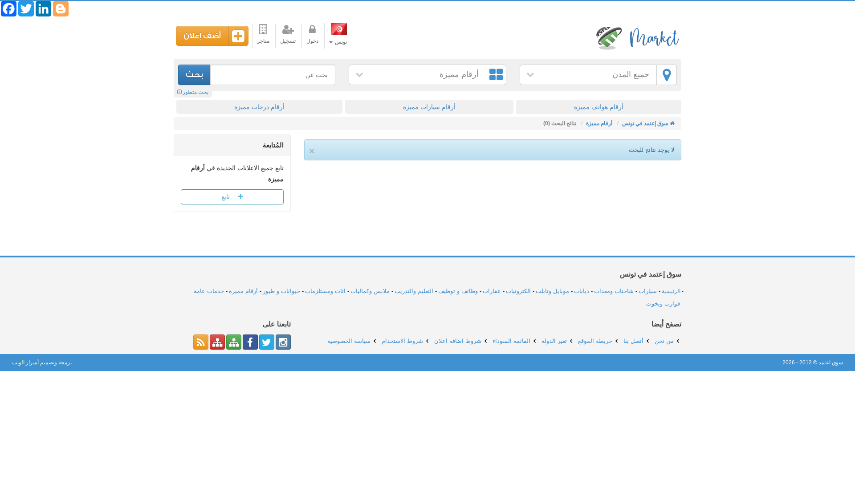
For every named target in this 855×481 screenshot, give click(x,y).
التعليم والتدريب (414, 291)
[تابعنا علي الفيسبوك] (250, 342)
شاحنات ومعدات (614, 291)
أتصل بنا (633, 341)
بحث (194, 74)
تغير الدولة (554, 341)
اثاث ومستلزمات (325, 291)
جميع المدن (630, 74)
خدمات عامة (209, 291)
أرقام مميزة (459, 74)
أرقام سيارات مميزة (429, 106)
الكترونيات (518, 291)
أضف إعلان (202, 36)
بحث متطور (194, 92)
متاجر (263, 41)
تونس (340, 42)
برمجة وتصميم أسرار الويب (42, 362)
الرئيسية (671, 291)
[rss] (200, 342)
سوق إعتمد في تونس (636, 37)
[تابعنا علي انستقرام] (283, 342)
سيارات (648, 291)
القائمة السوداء (511, 341)
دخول (312, 41)
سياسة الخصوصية (348, 341)
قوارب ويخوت (663, 303)
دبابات (581, 291)
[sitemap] (233, 342)
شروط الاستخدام (402, 341)
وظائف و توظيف (458, 291)
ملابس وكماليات (370, 291)
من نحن (664, 341)
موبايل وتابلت (552, 291)
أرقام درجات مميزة (259, 106)
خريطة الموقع (595, 341)
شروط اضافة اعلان (457, 341)
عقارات (492, 291)
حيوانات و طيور (281, 291)
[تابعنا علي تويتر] (266, 342)
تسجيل (288, 41)
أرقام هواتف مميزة (598, 106)
